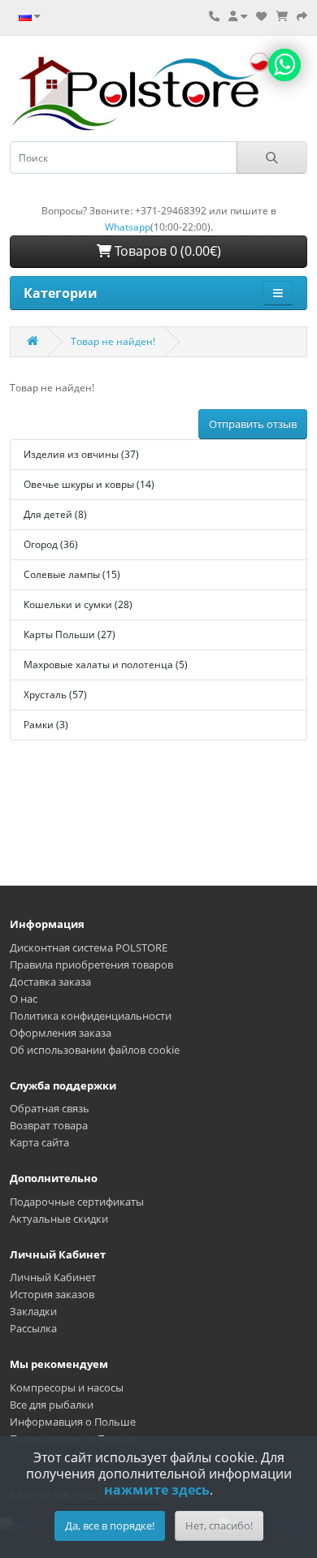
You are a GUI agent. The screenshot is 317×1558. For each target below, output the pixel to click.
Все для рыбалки (51, 1404)
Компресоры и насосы (67, 1387)
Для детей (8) (55, 514)
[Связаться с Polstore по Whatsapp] (284, 65)
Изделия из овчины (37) (81, 454)
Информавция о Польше (73, 1421)
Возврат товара (49, 1125)
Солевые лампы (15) (72, 574)
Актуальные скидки (59, 1218)
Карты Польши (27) (69, 634)
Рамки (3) (46, 725)
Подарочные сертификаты (77, 1201)
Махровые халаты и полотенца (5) (106, 664)
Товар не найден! (113, 341)
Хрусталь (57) (55, 694)
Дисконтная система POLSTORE (88, 947)
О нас (23, 998)
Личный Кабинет (53, 1277)
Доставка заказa (50, 981)
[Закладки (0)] (261, 16)
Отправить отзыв (253, 423)
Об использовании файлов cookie (95, 1049)
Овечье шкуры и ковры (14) (89, 484)
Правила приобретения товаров (91, 964)
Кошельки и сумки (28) (78, 604)
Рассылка (33, 1328)
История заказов (52, 1294)
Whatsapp (127, 227)
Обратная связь (49, 1108)
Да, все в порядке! (109, 1525)
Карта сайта (39, 1142)
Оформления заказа (60, 1032)
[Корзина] (282, 16)
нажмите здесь (157, 1490)
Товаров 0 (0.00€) (166, 251)
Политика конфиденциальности (91, 1015)
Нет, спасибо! (219, 1525)
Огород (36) (51, 544)
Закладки (33, 1311)
